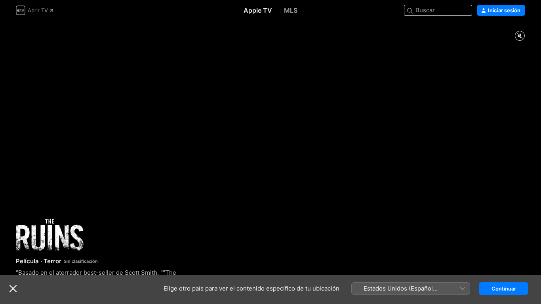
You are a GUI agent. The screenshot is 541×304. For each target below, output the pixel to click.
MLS (290, 10)
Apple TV (258, 10)
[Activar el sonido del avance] (519, 36)
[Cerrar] (13, 288)
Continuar (503, 288)
